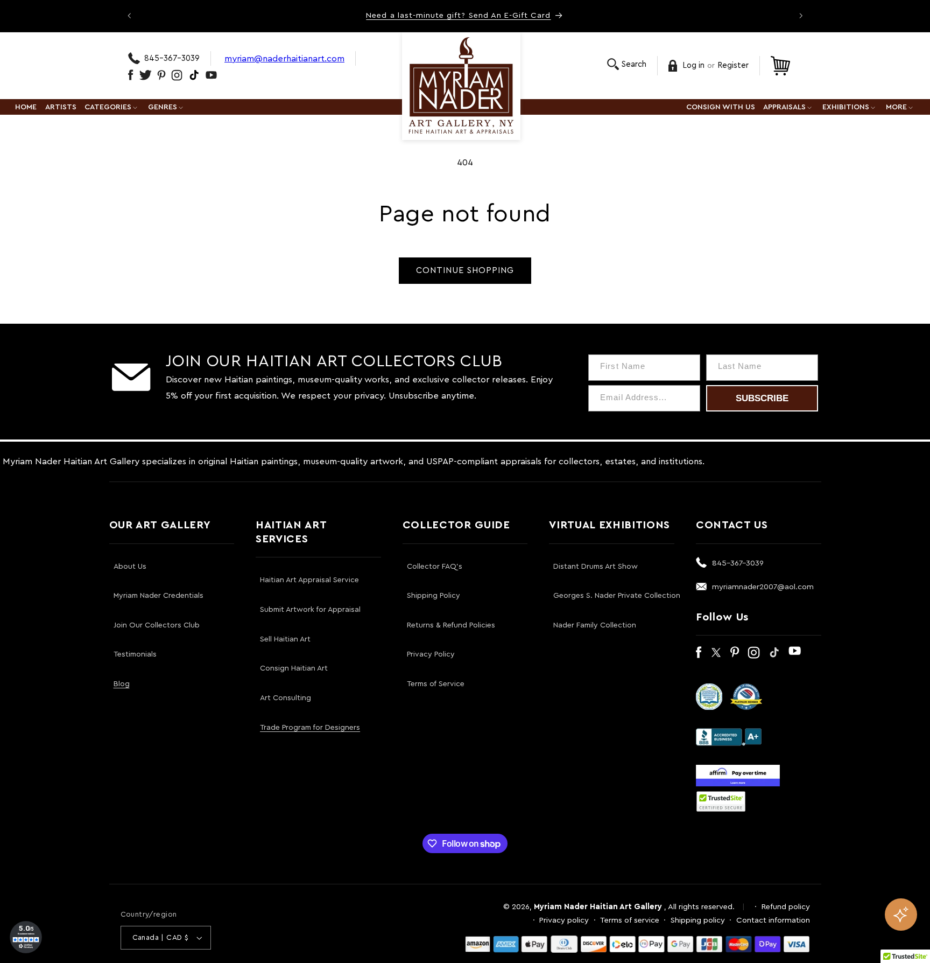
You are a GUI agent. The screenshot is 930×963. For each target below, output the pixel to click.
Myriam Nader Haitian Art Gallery (598, 907)
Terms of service (629, 920)
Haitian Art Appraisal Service (309, 580)
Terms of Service (435, 684)
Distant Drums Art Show (595, 566)
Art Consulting (285, 698)
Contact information (773, 920)
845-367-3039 (172, 58)
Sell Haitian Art (285, 639)
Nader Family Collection (594, 625)
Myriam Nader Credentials (158, 595)
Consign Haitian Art (294, 668)
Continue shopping (465, 270)
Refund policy (786, 907)
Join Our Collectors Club (157, 625)
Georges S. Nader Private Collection (616, 595)
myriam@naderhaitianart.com (284, 58)
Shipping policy (698, 920)
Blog (122, 684)
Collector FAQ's (434, 566)
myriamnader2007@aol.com (763, 587)
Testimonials (135, 654)
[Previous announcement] (129, 15)
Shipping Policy (433, 595)
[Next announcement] (801, 15)
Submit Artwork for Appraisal (310, 609)
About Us (130, 566)
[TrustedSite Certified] (721, 801)
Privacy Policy (431, 654)
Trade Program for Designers (310, 727)
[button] (626, 64)
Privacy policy (564, 920)
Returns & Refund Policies (451, 625)
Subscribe (762, 398)
